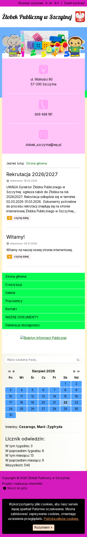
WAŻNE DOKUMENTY (21, 317)
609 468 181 (43, 114)
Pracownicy (14, 301)
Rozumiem (43, 527)
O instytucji (13, 285)
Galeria (10, 293)
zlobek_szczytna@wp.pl (43, 145)
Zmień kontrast (74, 3)
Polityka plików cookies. (61, 519)
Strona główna (36, 163)
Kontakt (11, 309)
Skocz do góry (17, 488)
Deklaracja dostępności (22, 325)
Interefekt (36, 483)
